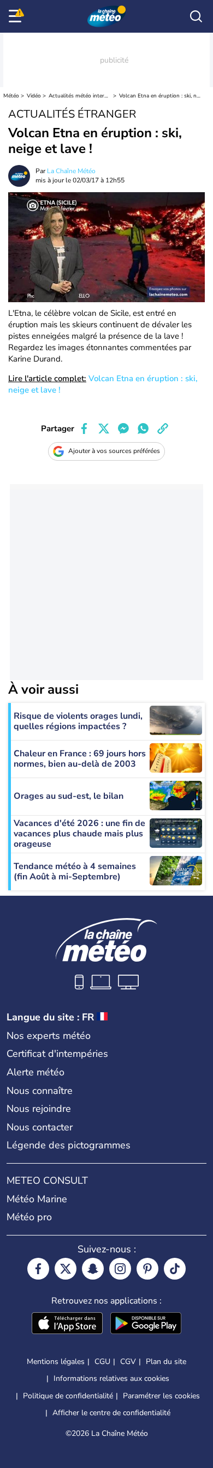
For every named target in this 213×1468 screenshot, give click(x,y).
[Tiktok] (175, 1269)
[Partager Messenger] (123, 428)
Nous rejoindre (39, 1108)
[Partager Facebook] (84, 428)
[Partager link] (162, 428)
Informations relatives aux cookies (111, 1378)
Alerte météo (35, 1072)
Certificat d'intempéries (57, 1053)
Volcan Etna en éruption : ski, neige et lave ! (160, 96)
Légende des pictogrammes (69, 1145)
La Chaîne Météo (71, 171)
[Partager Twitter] (103, 428)
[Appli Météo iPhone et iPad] (67, 1324)
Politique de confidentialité (68, 1396)
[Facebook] (38, 1269)
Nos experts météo (49, 1035)
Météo (11, 96)
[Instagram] (120, 1269)
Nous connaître (40, 1090)
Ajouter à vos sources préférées (114, 450)
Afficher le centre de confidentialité (111, 1413)
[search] (196, 16)
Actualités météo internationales (80, 96)
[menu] (17, 16)
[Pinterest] (147, 1269)
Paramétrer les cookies (161, 1396)
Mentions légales (56, 1361)
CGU (102, 1361)
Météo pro (29, 1217)
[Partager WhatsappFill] (143, 428)
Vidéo (34, 96)
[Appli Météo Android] (145, 1324)
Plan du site (166, 1361)
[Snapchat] (93, 1269)
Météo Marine (37, 1199)
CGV (128, 1361)
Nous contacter (40, 1127)
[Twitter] (65, 1269)
